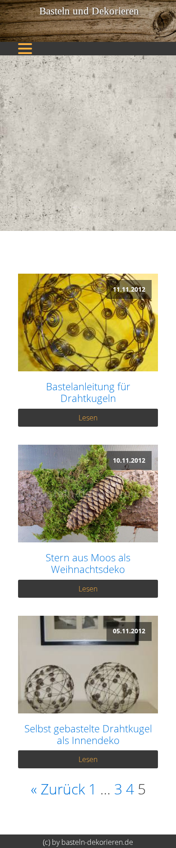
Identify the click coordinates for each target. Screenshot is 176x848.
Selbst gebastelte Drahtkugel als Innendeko (88, 734)
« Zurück (58, 788)
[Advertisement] (88, 143)
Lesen (88, 418)
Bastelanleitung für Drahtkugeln (88, 392)
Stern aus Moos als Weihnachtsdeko (88, 563)
